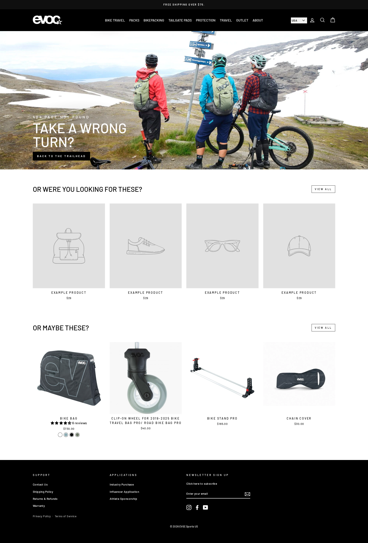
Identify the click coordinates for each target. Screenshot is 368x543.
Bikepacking (154, 20)
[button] (61, 423)
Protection (206, 20)
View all (323, 189)
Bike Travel (115, 20)
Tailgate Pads (180, 20)
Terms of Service (65, 516)
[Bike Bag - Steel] (66, 435)
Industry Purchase (122, 484)
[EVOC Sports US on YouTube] (205, 507)
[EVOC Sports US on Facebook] (197, 507)
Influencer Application (124, 491)
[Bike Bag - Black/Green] (60, 435)
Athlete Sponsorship (123, 498)
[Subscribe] (247, 494)
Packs (134, 20)
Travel (226, 20)
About (258, 20)
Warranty (39, 505)
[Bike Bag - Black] (72, 435)
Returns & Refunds (45, 498)
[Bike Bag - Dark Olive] (77, 435)
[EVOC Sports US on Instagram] (188, 507)
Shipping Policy (43, 491)
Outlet (242, 20)
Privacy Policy (42, 516)
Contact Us (40, 484)
